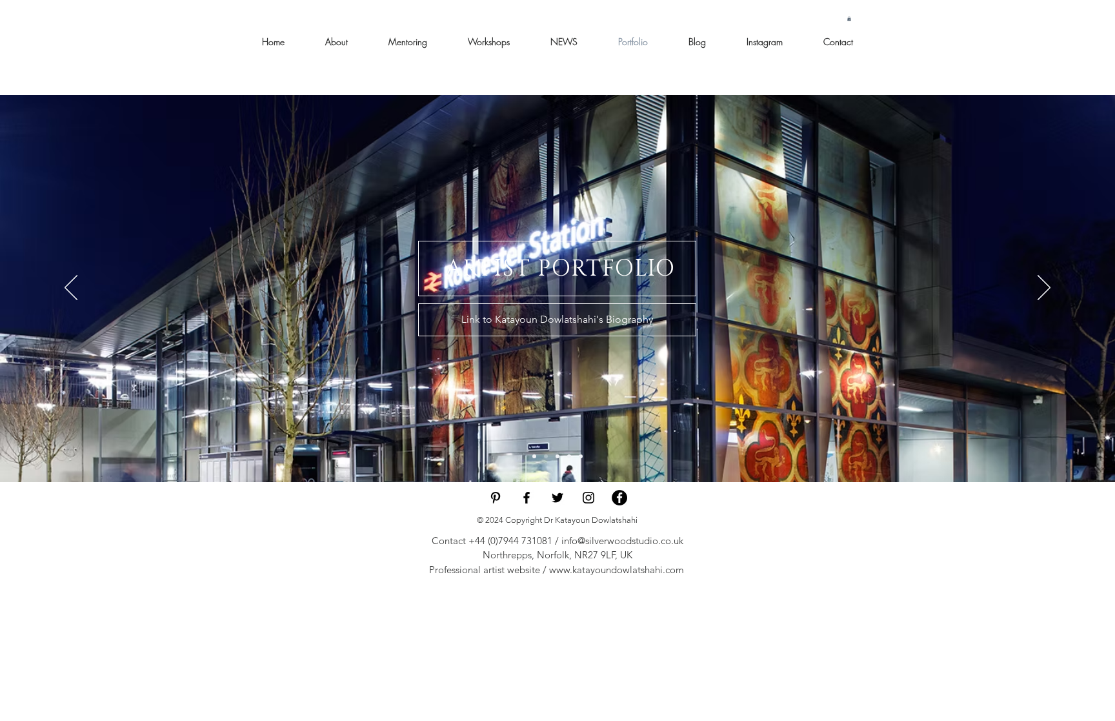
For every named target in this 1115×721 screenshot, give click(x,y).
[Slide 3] (534, 456)
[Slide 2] (557, 456)
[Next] (1044, 288)
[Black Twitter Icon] (557, 497)
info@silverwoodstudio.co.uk (622, 540)
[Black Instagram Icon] (588, 497)
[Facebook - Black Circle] (619, 497)
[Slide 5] (581, 456)
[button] (849, 18)
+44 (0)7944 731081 (510, 540)
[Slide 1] (546, 456)
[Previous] (71, 288)
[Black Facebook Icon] (526, 497)
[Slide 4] (569, 456)
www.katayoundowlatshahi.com (616, 570)
